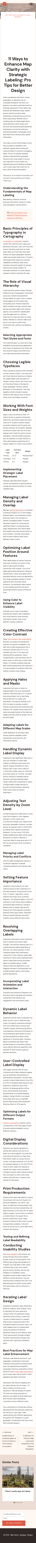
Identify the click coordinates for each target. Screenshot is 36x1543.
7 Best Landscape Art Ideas (17, 1491)
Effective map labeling (11, 1123)
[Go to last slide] (5, 1483)
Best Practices (11, 15)
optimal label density (17, 510)
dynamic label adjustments (23, 1372)
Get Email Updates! (14, 1523)
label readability (12, 1254)
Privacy (30, 1535)
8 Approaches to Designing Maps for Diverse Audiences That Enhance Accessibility (9, 1440)
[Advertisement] (18, 37)
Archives (23, 1535)
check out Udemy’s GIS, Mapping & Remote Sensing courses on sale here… (17, 215)
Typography (21, 15)
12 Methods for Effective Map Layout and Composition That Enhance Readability (27, 1441)
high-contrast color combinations (19, 639)
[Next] (30, 1483)
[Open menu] (31, 4)
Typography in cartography (12, 241)
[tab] (14, 1502)
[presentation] (18, 1477)
